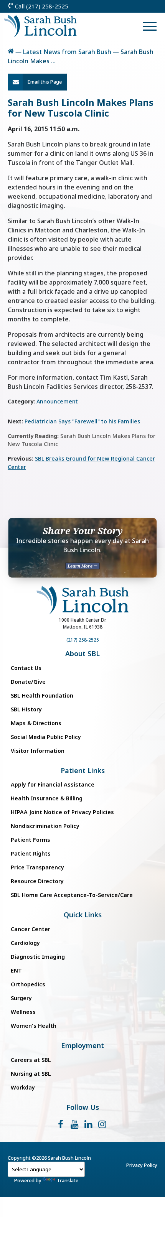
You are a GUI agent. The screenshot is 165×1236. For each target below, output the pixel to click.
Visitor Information (37, 750)
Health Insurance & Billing (46, 798)
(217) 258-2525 (82, 640)
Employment (82, 1046)
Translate (67, 1180)
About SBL (82, 654)
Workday (23, 1087)
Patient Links (83, 771)
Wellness (23, 1011)
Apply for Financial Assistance (52, 784)
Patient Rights (31, 853)
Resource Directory (37, 881)
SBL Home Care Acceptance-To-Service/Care (72, 895)
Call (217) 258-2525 (40, 6)
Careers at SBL (31, 1059)
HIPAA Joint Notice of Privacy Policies (62, 812)
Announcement (57, 401)
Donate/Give (28, 681)
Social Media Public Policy (46, 737)
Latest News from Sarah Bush (67, 52)
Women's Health (33, 1025)
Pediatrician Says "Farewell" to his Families (82, 421)
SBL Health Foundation (42, 695)
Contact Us (26, 667)
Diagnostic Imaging (38, 956)
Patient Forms (30, 839)
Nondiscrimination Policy (45, 825)
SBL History (26, 709)
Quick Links (83, 915)
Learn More (81, 566)
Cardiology (25, 942)
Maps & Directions (36, 723)
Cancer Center (30, 929)
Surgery (21, 998)
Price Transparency (37, 867)
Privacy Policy (141, 1165)
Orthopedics (28, 984)
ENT (16, 970)
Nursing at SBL (31, 1073)
